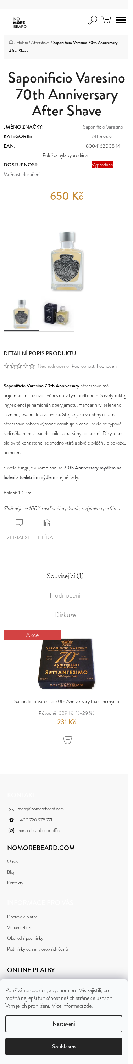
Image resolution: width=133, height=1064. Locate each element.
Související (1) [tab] (65, 576)
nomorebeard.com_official (41, 830)
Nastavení (63, 1024)
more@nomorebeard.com (41, 808)
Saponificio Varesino (103, 126)
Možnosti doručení (22, 174)
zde (88, 1006)
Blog (11, 872)
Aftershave (103, 136)
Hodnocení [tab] (65, 595)
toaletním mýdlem (37, 477)
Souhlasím (64, 1046)
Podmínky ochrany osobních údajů (37, 949)
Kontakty (15, 882)
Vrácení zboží (19, 927)
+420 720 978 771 (35, 819)
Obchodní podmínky (25, 938)
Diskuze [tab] (65, 615)
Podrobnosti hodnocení (95, 365)
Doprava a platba (22, 916)
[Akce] (66, 662)
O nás (12, 861)
